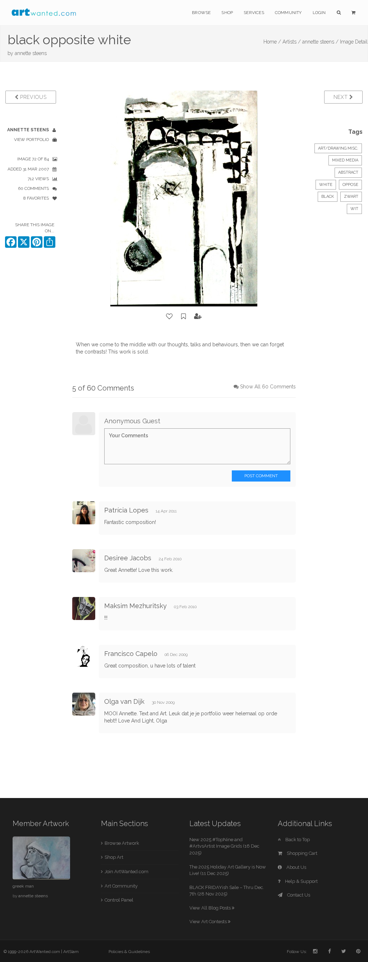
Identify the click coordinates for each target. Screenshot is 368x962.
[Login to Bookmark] (183, 316)
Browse (201, 12)
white (325, 184)
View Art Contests (208, 921)
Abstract (348, 172)
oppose (350, 184)
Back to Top (297, 839)
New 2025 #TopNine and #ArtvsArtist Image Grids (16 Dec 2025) (224, 846)
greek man (23, 886)
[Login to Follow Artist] (198, 316)
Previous (32, 97)
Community (288, 12)
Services (254, 12)
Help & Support (301, 881)
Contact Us (298, 895)
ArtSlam (71, 951)
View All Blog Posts (210, 908)
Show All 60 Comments (268, 386)
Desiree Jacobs (127, 558)
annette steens (31, 53)
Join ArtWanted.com (126, 871)
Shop (227, 12)
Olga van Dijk (124, 701)
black (327, 196)
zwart (351, 196)
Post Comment (261, 475)
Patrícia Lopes (126, 510)
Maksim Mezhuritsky (135, 606)
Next (342, 97)
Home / (272, 42)
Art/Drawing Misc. (338, 148)
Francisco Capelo (130, 653)
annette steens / (320, 42)
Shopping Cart (301, 853)
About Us (295, 867)
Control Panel (119, 900)
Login (319, 12)
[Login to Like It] (169, 316)
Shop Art (114, 857)
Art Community (121, 886)
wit (354, 208)
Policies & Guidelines (129, 951)
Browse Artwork (122, 843)
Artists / (291, 42)
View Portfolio (31, 139)
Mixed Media (345, 160)
